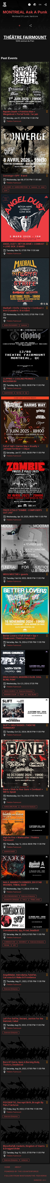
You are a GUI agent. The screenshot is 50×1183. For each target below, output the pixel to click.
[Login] (45, 4)
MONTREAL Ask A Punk (25, 12)
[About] (29, 4)
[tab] (19, 25)
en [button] (40, 5)
